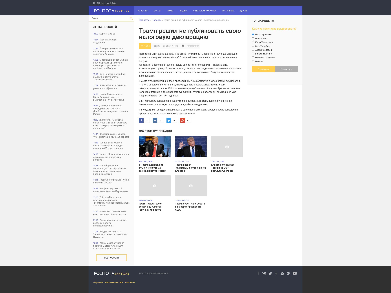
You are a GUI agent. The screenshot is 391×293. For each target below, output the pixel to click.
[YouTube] (295, 273)
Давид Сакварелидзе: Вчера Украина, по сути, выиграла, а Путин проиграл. (108, 96)
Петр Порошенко (263, 34)
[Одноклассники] (276, 273)
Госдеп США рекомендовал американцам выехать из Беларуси (111, 156)
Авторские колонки (204, 10)
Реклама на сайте (114, 282)
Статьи (157, 10)
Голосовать (263, 69)
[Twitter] (270, 273)
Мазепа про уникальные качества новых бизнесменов (109, 213)
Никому (259, 61)
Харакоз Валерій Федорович (105, 41)
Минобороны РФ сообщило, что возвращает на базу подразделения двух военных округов (109, 169)
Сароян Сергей (104, 33)
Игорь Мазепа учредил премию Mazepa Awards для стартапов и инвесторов (108, 245)
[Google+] (289, 273)
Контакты (130, 282)
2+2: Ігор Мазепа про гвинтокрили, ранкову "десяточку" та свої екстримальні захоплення (111, 201)
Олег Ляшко (261, 38)
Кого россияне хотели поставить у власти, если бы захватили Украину (108, 51)
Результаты (286, 69)
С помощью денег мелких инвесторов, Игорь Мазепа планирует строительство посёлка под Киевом (110, 64)
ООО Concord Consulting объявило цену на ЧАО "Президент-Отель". (109, 76)
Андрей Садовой (263, 49)
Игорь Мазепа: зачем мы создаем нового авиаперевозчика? (110, 222)
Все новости (111, 257)
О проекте (98, 282)
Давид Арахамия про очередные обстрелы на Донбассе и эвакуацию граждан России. (110, 109)
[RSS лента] (283, 273)
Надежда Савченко (265, 57)
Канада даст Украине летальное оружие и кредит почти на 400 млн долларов (108, 145)
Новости (142, 10)
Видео (183, 10)
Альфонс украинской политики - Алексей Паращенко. (110, 190)
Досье (243, 10)
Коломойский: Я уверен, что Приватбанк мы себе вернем (111, 135)
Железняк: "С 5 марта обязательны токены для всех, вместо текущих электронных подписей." (110, 124)
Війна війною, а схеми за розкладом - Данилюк (109, 87)
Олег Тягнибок (262, 46)
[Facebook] (258, 273)
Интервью (228, 10)
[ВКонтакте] (264, 273)
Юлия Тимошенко (264, 42)
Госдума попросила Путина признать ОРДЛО (111, 181)
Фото (171, 10)
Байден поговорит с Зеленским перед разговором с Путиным (110, 234)
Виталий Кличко (263, 53)
